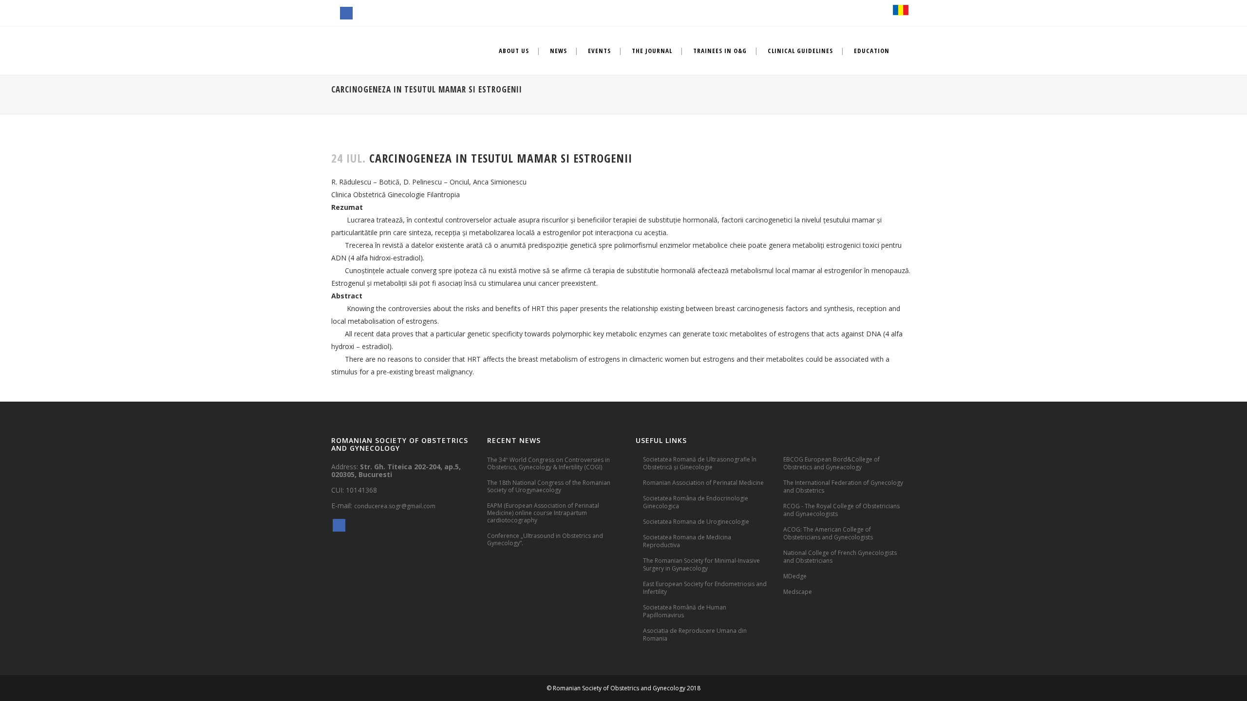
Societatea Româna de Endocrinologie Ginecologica (695, 502)
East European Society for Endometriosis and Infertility (705, 588)
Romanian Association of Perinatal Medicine (703, 483)
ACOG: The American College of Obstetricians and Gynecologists (828, 533)
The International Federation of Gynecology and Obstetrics (843, 487)
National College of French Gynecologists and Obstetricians (840, 557)
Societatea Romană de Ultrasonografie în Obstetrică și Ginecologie (699, 463)
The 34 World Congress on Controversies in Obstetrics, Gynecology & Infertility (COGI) (548, 463)
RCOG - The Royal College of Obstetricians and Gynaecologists (841, 510)
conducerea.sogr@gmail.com (394, 506)
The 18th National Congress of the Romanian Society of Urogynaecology (548, 486)
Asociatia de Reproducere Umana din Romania (695, 635)
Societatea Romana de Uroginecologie (696, 521)
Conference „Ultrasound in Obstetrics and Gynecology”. (545, 539)
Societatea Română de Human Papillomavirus (684, 611)
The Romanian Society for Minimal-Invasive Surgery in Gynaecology (701, 564)
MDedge (795, 576)
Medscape (797, 592)
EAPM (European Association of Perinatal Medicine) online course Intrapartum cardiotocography (543, 513)
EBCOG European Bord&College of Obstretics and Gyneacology (831, 463)
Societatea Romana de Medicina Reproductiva (687, 541)
